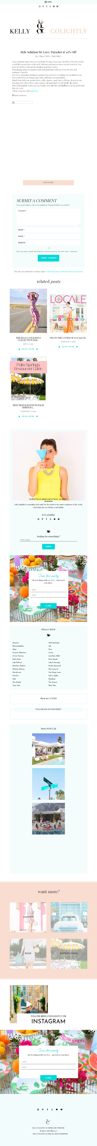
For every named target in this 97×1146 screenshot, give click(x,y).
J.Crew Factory (18, 656)
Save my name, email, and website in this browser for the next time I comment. (47, 252)
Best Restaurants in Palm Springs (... (28, 406)
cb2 (49, 646)
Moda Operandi (54, 666)
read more (28, 349)
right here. (34, 91)
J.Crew (50, 653)
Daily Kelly (56, 56)
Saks (14, 679)
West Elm (52, 685)
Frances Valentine (19, 653)
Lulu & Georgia (54, 662)
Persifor (16, 676)
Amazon (16, 643)
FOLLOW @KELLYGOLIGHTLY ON (48, 1016)
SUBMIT (48, 546)
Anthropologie (53, 643)
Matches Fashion (19, 666)
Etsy (50, 649)
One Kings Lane (54, 672)
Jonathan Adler (54, 656)
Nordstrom (17, 672)
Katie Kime (17, 659)
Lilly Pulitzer (17, 662)
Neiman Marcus (19, 669)
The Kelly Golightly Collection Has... (28, 339)
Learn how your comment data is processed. (64, 271)
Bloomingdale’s (18, 646)
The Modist (17, 682)
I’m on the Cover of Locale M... (68, 337)
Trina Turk (16, 685)
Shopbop (51, 679)
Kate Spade (53, 659)
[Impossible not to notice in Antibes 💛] (29, 1004)
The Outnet (52, 682)
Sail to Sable (53, 676)
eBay (14, 649)
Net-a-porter (53, 669)
